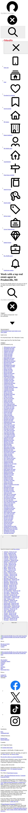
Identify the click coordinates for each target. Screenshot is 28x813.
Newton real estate (8, 461)
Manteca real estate (8, 441)
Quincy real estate (8, 481)
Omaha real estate (8, 465)
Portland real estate (8, 477)
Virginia (6, 614)
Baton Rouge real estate (9, 361)
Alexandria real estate (9, 348)
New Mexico (7, 593)
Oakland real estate (8, 462)
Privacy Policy (15, 754)
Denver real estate (8, 393)
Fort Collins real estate (9, 404)
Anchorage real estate (9, 349)
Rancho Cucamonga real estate (11, 484)
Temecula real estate (9, 522)
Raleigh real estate (8, 483)
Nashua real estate (8, 455)
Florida (5, 563)
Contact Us (3, 675)
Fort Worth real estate (9, 408)
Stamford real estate (8, 516)
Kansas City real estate (9, 427)
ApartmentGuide (5, 733)
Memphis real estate (8, 443)
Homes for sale (13, 551)
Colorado (6, 558)
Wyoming (6, 620)
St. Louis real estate (8, 515)
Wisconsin (6, 618)
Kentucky (6, 574)
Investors (3, 667)
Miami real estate (8, 445)
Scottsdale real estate (9, 509)
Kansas (5, 572)
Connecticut (7, 560)
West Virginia (7, 617)
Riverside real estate (9, 488)
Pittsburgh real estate (9, 473)
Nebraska (6, 588)
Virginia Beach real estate (10, 526)
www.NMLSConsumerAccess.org (9, 782)
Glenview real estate (9, 416)
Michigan (6, 581)
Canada (10, 747)
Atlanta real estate (8, 354)
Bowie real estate (8, 372)
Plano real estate (8, 476)
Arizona (6, 554)
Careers (2, 646)
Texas (5, 610)
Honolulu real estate (9, 419)
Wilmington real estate (9, 530)
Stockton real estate (8, 518)
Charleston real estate (9, 380)
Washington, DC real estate (10, 527)
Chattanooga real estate (9, 383)
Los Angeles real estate (9, 436)
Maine (5, 576)
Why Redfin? (4, 660)
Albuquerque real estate (9, 347)
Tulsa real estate (8, 524)
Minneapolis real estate (9, 448)
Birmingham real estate (9, 365)
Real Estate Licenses (12, 773)
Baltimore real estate (9, 359)
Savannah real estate (9, 506)
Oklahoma (6, 600)
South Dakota (7, 607)
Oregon (5, 601)
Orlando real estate (8, 468)
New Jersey (6, 592)
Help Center (4, 676)
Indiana (5, 570)
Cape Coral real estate (9, 377)
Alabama (6, 551)
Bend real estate (8, 363)
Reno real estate (8, 486)
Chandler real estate (8, 379)
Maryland (6, 578)
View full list (16, 549)
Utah (5, 611)
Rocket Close (4, 738)
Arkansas (6, 556)
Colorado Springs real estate (11, 387)
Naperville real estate (9, 452)
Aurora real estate (8, 355)
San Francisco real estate (10, 498)
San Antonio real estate (9, 495)
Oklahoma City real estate (10, 463)
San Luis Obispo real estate (10, 501)
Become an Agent (5, 644)
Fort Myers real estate (9, 406)
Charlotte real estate (8, 381)
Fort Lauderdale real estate (10, 405)
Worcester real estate (9, 533)
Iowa (5, 571)
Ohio (5, 599)
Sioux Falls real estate (9, 513)
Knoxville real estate (9, 429)
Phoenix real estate (8, 472)
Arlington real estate (9, 351)
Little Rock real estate (9, 433)
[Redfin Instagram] (15, 726)
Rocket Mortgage (5, 739)
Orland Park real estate (9, 466)
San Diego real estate (9, 497)
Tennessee (6, 608)
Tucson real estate (8, 523)
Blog (2, 668)
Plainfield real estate (9, 474)
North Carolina (7, 596)
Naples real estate (8, 454)
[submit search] (13, 32)
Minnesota (6, 582)
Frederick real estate (9, 409)
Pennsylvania (7, 603)
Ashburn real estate (8, 352)
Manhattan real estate (9, 440)
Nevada (6, 589)
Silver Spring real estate (9, 512)
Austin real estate (8, 356)
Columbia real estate (9, 388)
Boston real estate (8, 369)
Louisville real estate (9, 437)
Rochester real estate (9, 490)
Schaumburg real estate (9, 508)
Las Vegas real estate (9, 431)
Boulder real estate (8, 370)
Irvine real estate (8, 423)
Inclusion (3, 662)
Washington (7, 615)
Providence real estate (9, 480)
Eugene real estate (8, 399)
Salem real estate (8, 493)
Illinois (5, 568)
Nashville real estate (9, 456)
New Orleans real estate (9, 458)
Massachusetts (7, 579)
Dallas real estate (8, 391)
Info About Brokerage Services (12, 775)
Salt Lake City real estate (10, 494)
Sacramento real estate (9, 491)
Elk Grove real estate (9, 398)
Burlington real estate (9, 376)
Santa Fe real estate (8, 504)
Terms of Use (5, 754)
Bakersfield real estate (9, 358)
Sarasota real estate (8, 505)
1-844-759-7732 (14, 801)
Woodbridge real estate (9, 531)
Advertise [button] (3, 677)
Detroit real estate (8, 395)
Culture (2, 664)
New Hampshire (8, 590)
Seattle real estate (8, 511)
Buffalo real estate (8, 374)
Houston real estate (8, 420)
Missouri (6, 585)
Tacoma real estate (8, 519)
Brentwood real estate (9, 373)
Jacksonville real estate (9, 424)
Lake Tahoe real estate (9, 430)
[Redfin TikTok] (15, 714)
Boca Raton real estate (9, 366)
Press (2, 665)
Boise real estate (8, 368)
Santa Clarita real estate (9, 502)
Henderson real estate (9, 418)
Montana (6, 586)
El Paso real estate (8, 397)
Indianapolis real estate (9, 422)
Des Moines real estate (9, 394)
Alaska (5, 553)
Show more (14, 535)
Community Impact (5, 661)
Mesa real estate (8, 444)
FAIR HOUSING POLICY (20, 808)
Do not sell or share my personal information (11, 757)
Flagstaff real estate (8, 402)
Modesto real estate (8, 449)
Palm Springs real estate (9, 469)
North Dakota (7, 597)
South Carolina (7, 606)
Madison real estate (8, 438)
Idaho (5, 567)
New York (6, 595)
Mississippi (6, 583)
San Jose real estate (8, 499)
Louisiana (6, 575)
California (6, 557)
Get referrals (4, 645)
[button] (14, 20)
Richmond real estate (9, 487)
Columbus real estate (9, 390)
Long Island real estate (9, 434)
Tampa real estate (8, 520)
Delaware (6, 561)
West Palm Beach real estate (11, 529)
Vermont (6, 613)
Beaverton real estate (9, 362)
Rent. (2, 731)
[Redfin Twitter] (15, 702)
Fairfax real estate (8, 401)
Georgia (6, 564)
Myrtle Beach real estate (10, 451)
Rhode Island (7, 604)
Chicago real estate (8, 384)
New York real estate (9, 459)
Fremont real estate (8, 411)
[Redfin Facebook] (15, 690)
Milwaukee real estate (9, 447)
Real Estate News (5, 669)
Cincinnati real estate (9, 386)
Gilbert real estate (8, 415)
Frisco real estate (8, 413)
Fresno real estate (8, 412)
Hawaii (5, 565)
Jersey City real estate (9, 426)
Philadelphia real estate (9, 470)
